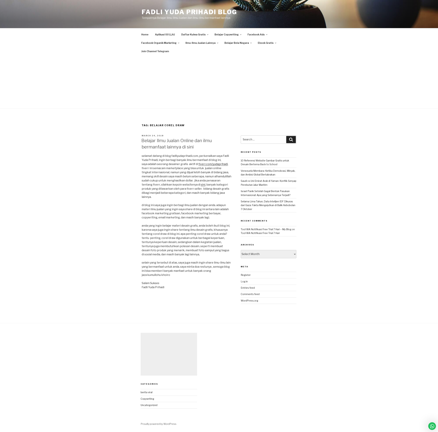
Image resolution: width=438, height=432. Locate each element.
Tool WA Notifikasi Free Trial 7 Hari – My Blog (266, 229)
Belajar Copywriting (227, 34)
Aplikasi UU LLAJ (165, 34)
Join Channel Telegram (155, 51)
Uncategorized (149, 405)
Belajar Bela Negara (236, 42)
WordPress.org (249, 300)
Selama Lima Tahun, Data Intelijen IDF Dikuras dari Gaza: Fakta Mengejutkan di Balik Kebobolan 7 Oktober (268, 205)
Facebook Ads (256, 34)
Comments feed (250, 294)
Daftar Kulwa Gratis (193, 34)
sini (203, 184)
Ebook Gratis (266, 42)
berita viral (146, 392)
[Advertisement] (219, 81)
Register (246, 274)
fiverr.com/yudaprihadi (213, 164)
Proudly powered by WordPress (158, 423)
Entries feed (248, 287)
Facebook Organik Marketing (159, 42)
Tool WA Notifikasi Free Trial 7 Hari (260, 233)
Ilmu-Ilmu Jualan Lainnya (200, 42)
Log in (244, 281)
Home (145, 34)
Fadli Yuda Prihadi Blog (189, 12)
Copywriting (147, 398)
